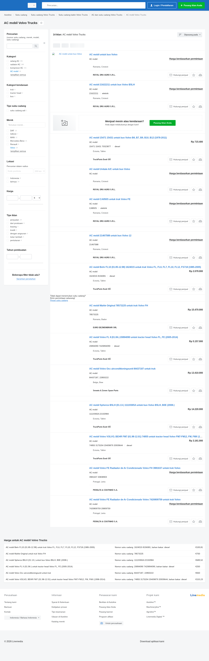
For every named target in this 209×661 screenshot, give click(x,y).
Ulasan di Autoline (60, 617)
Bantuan (8, 607)
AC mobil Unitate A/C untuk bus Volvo (109, 169)
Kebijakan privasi (59, 607)
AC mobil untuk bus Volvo (103, 54)
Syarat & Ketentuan (60, 602)
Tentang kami (10, 602)
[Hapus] (44, 43)
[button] (193, 75)
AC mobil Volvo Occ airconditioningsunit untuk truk (28, 573)
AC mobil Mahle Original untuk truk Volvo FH (26, 554)
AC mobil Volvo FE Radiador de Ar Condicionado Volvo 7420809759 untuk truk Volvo (135, 499)
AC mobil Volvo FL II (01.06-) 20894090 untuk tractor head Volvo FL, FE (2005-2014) (133, 337)
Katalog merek (58, 621)
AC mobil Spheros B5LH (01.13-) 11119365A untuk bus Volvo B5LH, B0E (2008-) (131, 405)
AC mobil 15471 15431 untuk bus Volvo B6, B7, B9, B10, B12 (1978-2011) (128, 137)
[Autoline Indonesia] (14, 5)
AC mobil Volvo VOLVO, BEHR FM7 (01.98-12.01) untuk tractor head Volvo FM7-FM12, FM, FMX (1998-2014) (55, 579)
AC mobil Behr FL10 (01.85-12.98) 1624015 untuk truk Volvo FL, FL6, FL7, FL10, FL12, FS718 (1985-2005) (145, 267)
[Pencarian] (44, 5)
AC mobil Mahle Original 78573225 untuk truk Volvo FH (118, 305)
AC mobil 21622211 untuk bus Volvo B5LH (112, 84)
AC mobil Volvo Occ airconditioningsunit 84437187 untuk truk (122, 368)
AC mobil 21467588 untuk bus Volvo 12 (110, 235)
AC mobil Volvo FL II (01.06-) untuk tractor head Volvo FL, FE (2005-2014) (39, 566)
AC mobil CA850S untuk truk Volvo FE (110, 199)
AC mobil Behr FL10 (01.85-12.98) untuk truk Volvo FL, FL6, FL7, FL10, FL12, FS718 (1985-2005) (50, 547)
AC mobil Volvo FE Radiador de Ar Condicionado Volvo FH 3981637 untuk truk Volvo (134, 468)
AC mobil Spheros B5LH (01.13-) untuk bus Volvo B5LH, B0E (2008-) (37, 560)
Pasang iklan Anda (163, 123)
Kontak (7, 612)
